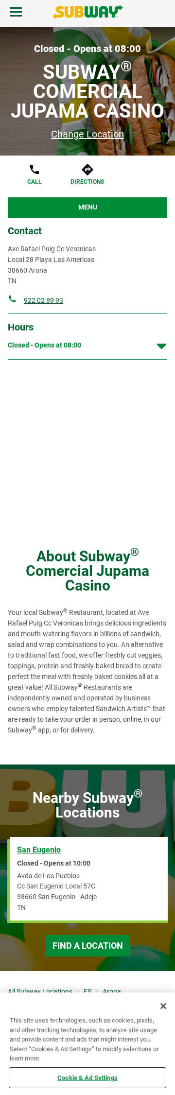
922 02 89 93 (43, 300)
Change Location (87, 134)
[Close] (163, 1006)
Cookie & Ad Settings (87, 1077)
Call (34, 181)
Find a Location (87, 945)
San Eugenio (39, 849)
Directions (87, 181)
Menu (87, 207)
